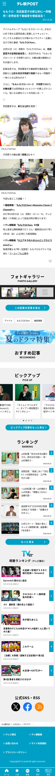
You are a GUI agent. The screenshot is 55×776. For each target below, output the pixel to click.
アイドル (8, 320)
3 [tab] (29, 420)
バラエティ (17, 724)
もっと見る (27, 541)
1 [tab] (23, 420)
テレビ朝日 (10, 734)
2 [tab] (26, 420)
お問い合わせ (11, 743)
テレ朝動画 (36, 734)
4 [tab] (31, 420)
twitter (15, 706)
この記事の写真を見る (27, 307)
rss (39, 706)
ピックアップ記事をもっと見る (27, 427)
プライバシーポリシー (16, 752)
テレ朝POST (27, 4)
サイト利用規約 (38, 743)
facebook (27, 706)
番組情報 (38, 320)
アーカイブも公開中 (18, 253)
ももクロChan (25, 224)
